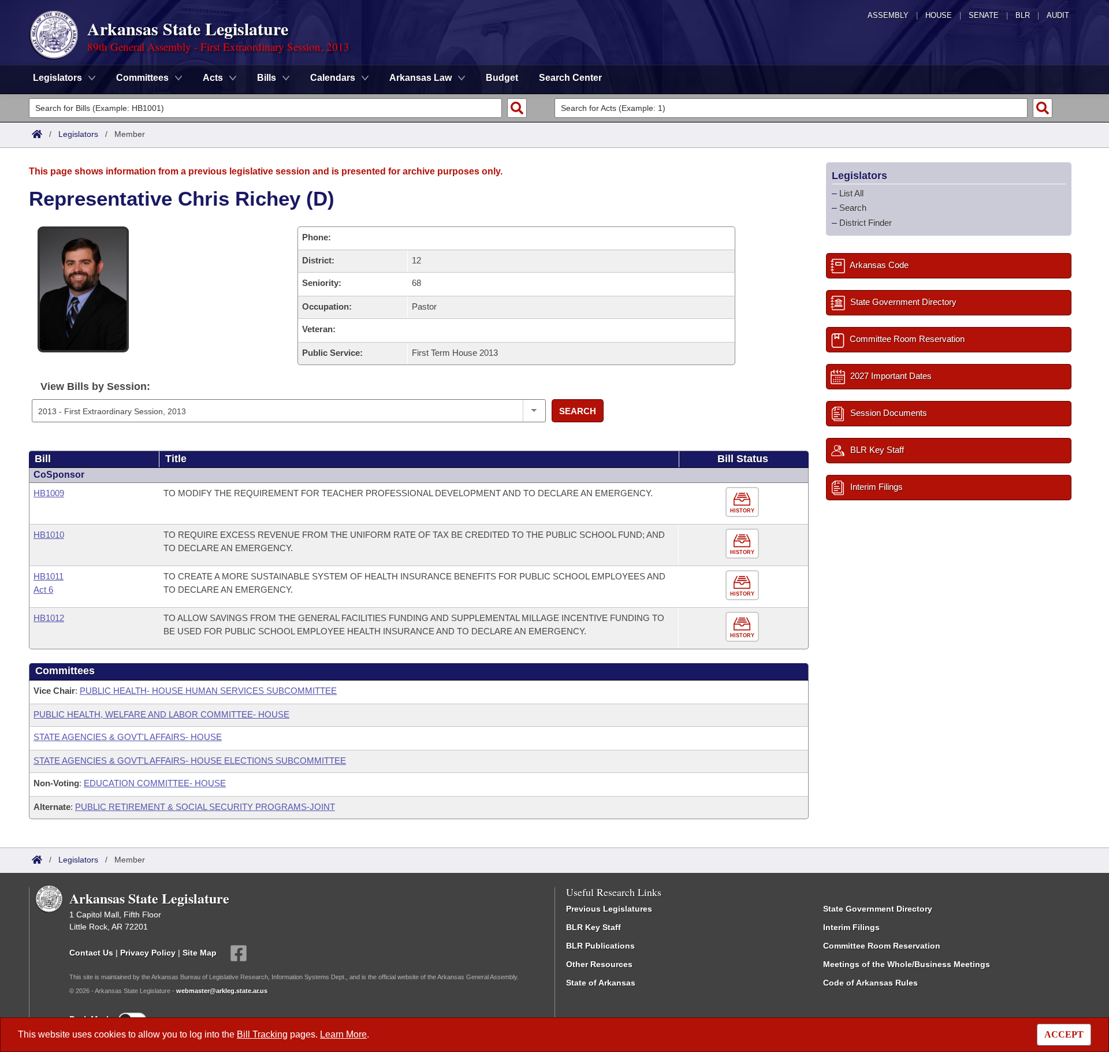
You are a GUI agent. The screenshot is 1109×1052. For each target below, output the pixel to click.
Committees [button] (142, 78)
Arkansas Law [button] (420, 78)
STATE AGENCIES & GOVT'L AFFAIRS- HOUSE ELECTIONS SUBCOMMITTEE (190, 760)
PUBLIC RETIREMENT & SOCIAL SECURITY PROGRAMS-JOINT (205, 807)
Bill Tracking (262, 1034)
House (938, 15)
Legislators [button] (57, 78)
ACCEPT (1064, 1034)
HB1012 (49, 618)
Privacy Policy (148, 952)
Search (577, 411)
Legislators (78, 134)
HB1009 (49, 493)
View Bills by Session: (95, 386)
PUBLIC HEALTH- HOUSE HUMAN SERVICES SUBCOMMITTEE (208, 691)
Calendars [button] (332, 78)
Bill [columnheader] (43, 458)
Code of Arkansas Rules (870, 982)
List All (851, 193)
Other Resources (599, 964)
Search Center (570, 78)
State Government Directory (877, 908)
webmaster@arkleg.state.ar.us (221, 990)
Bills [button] (266, 78)
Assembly (888, 15)
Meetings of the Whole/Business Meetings (906, 964)
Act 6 (43, 589)
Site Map (200, 952)
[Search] (517, 108)
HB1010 (49, 535)
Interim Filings (851, 927)
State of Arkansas (600, 982)
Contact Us (91, 952)
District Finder (865, 223)
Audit (1058, 15)
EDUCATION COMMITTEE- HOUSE (155, 783)
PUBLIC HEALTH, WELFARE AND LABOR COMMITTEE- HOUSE (161, 714)
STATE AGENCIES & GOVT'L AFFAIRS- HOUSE (128, 737)
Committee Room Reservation (881, 945)
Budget (502, 78)
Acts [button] (213, 78)
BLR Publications (600, 945)
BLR (1022, 15)
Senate (984, 15)
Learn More (343, 1034)
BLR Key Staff (593, 927)
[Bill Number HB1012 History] (743, 627)
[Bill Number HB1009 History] (743, 502)
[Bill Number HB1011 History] (743, 585)
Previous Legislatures (609, 908)
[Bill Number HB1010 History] (743, 544)
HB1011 (49, 576)
